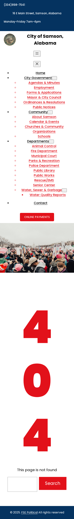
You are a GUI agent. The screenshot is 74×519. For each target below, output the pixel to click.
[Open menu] (37, 54)
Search (52, 483)
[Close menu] (37, 64)
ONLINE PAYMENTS (37, 217)
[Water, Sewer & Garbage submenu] (64, 190)
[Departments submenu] (51, 141)
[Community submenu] (50, 112)
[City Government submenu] (54, 78)
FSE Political (29, 512)
